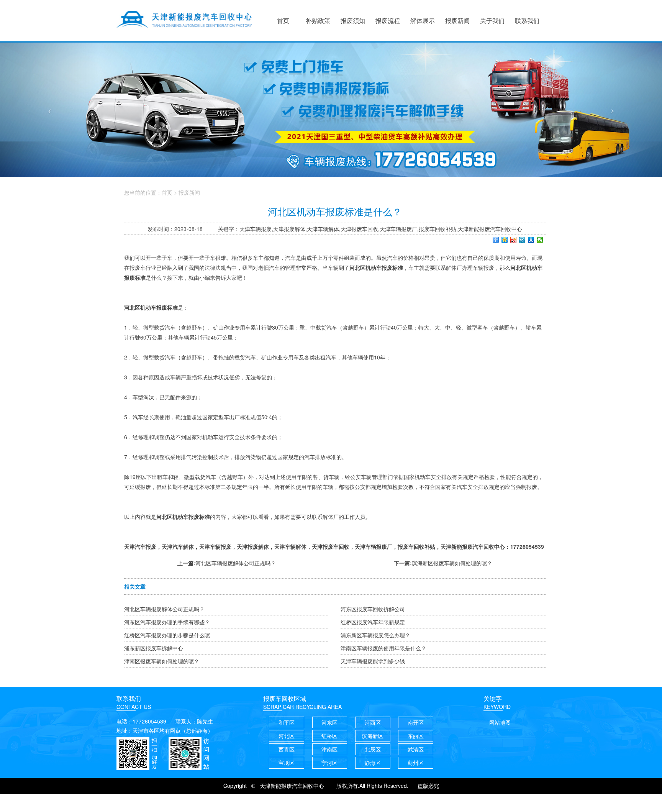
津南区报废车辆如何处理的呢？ (161, 661)
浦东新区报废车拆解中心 (153, 648)
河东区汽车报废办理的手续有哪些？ (167, 622)
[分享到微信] (540, 240)
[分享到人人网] (531, 240)
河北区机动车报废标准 (151, 307)
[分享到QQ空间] (504, 240)
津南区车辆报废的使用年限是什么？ (383, 648)
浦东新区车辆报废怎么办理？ (375, 635)
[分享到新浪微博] (513, 240)
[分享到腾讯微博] (522, 240)
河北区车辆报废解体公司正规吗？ (235, 563)
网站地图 (500, 722)
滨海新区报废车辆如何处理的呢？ (452, 563)
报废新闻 (189, 192)
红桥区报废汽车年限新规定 (373, 622)
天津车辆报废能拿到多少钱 (373, 661)
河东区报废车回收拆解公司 (373, 609)
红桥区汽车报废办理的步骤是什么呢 (167, 635)
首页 (167, 192)
